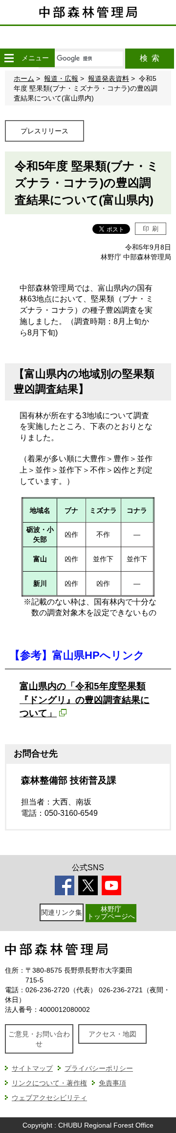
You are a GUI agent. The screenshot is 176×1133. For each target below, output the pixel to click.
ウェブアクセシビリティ (49, 1098)
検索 (149, 58)
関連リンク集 (61, 912)
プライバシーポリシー (99, 1068)
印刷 (151, 228)
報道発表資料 (108, 78)
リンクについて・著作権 (49, 1083)
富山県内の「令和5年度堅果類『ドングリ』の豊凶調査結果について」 (85, 699)
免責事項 (112, 1083)
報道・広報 (61, 78)
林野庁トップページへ (111, 912)
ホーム (24, 78)
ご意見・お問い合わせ (39, 1039)
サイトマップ (32, 1068)
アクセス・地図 (112, 1034)
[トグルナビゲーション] (9, 58)
